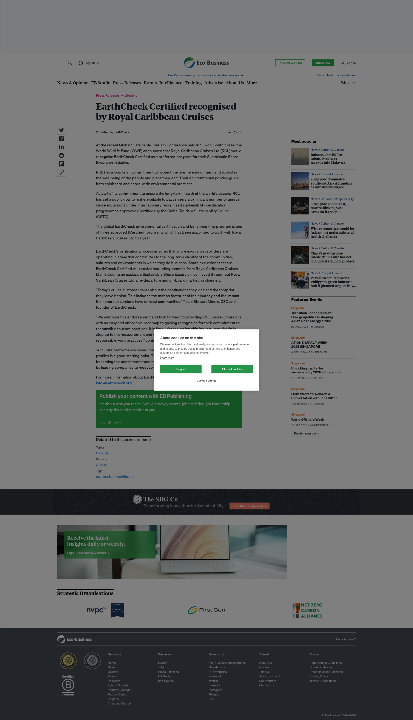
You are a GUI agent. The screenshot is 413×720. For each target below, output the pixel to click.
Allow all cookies (232, 369)
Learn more (167, 358)
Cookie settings (206, 380)
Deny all (181, 369)
